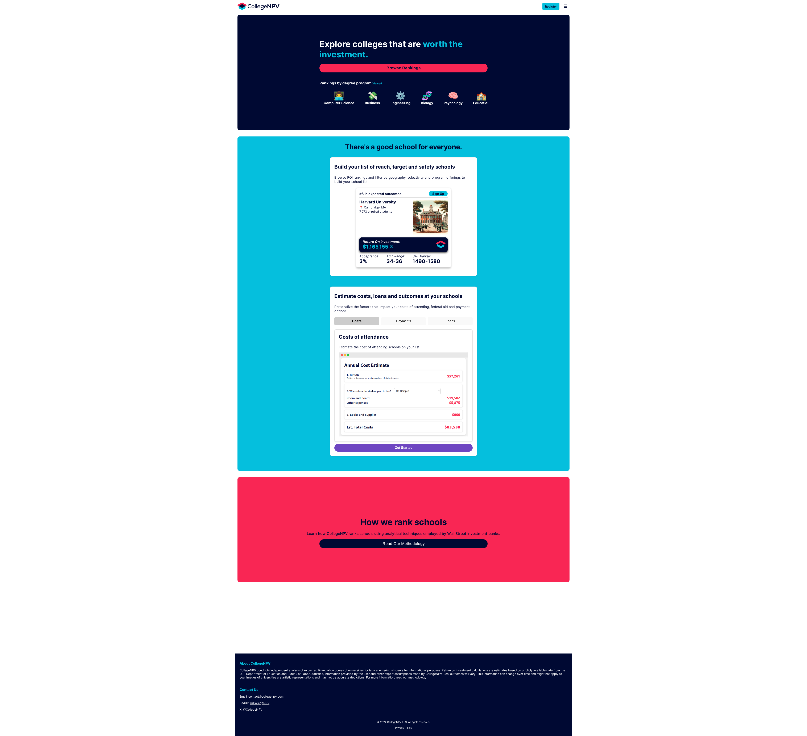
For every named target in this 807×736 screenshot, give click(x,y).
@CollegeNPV (252, 709)
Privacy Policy (403, 727)
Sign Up (438, 193)
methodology (417, 677)
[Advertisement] (363, 613)
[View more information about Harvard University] (430, 233)
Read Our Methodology (403, 543)
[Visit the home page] (257, 6)
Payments (403, 321)
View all (377, 83)
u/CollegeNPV (259, 703)
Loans (450, 321)
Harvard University (377, 202)
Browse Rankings (403, 68)
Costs (356, 321)
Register (551, 6)
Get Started (404, 447)
